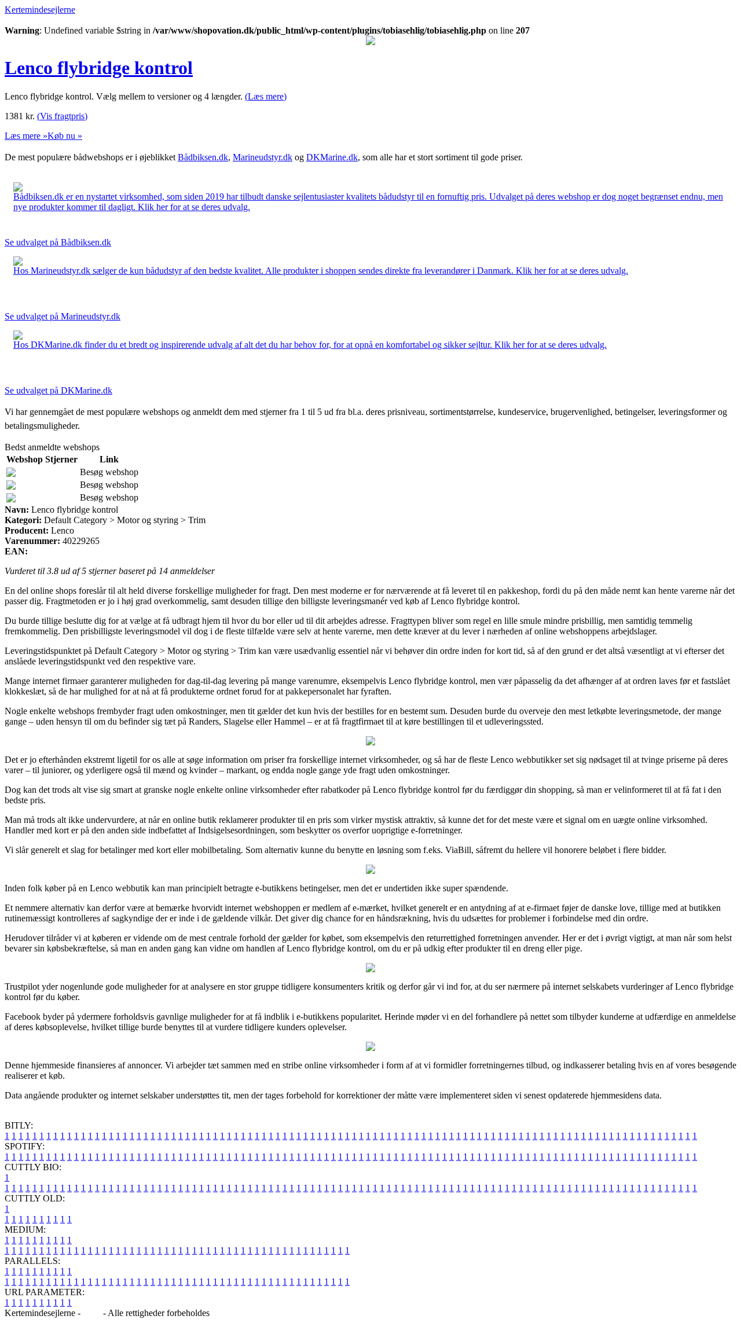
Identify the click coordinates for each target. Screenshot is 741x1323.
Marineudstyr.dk (262, 157)
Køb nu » (64, 136)
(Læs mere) (266, 96)
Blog (92, 1313)
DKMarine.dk (332, 157)
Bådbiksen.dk (203, 157)
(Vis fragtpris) (62, 116)
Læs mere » (26, 136)
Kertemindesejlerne (40, 9)
